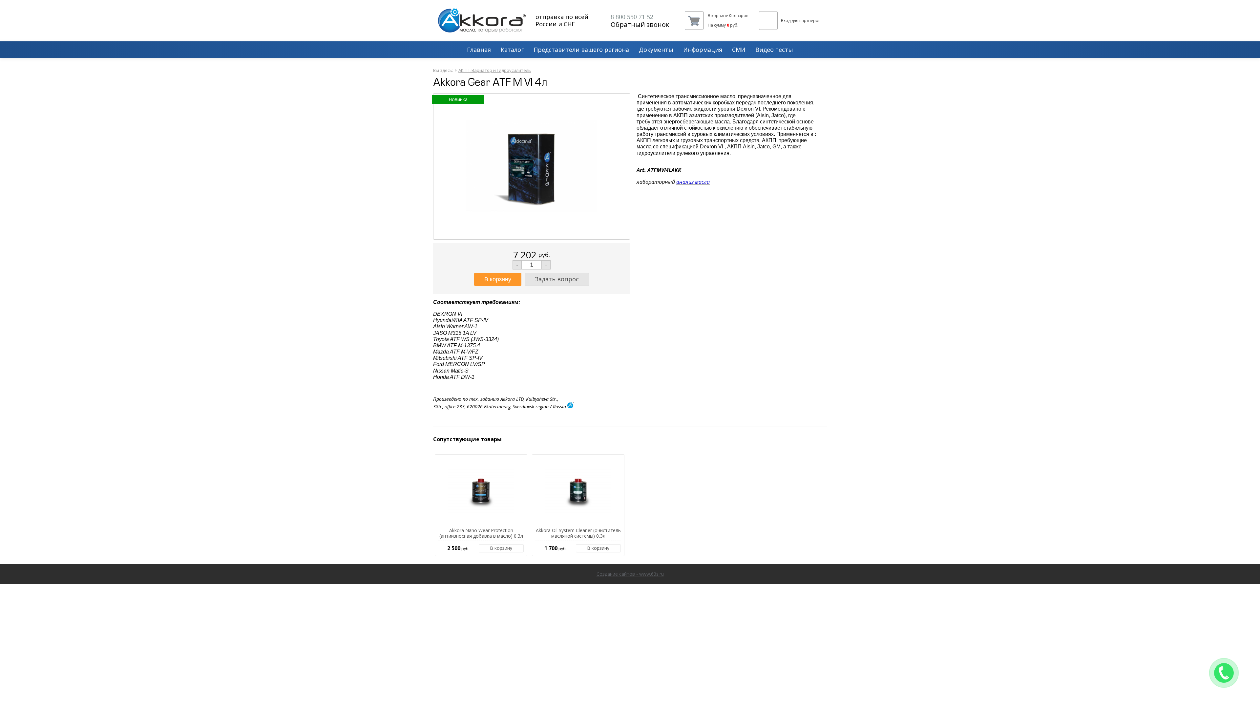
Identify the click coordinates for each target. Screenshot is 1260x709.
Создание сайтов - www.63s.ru (630, 574)
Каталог (512, 50)
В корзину (501, 548)
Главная (479, 50)
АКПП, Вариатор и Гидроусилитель (494, 70)
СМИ (739, 50)
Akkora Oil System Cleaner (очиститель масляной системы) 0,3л (578, 533)
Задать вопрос (557, 279)
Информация (702, 50)
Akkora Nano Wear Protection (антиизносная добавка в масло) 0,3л (481, 533)
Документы (656, 50)
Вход (785, 20)
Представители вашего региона (581, 50)
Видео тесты (774, 50)
